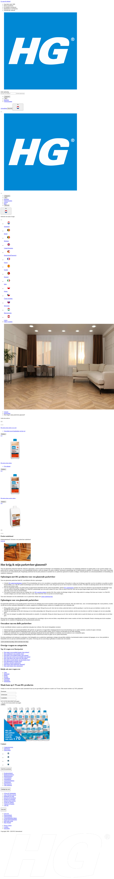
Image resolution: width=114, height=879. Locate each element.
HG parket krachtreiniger (15, 583)
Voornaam (3, 691)
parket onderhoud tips (47, 596)
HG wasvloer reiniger (40, 592)
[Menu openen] (1, 111)
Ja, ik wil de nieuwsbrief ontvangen (10, 701)
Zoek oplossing (5, 92)
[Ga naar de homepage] (57, 51)
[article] (57, 443)
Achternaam (4, 694)
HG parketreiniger (69, 587)
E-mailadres (4, 698)
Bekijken (3, 434)
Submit (3, 704)
